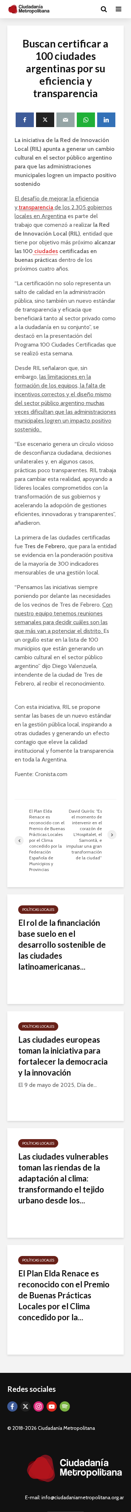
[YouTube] (52, 1406)
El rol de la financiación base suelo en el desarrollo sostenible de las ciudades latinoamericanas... (62, 944)
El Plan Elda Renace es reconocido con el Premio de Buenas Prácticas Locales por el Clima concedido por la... (64, 1295)
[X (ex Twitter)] (25, 1406)
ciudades (45, 251)
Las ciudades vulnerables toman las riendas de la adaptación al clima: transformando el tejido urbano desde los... (63, 1178)
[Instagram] (38, 1406)
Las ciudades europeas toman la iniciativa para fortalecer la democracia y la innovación (63, 1056)
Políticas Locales (38, 909)
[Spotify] (65, 1406)
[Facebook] (12, 1406)
